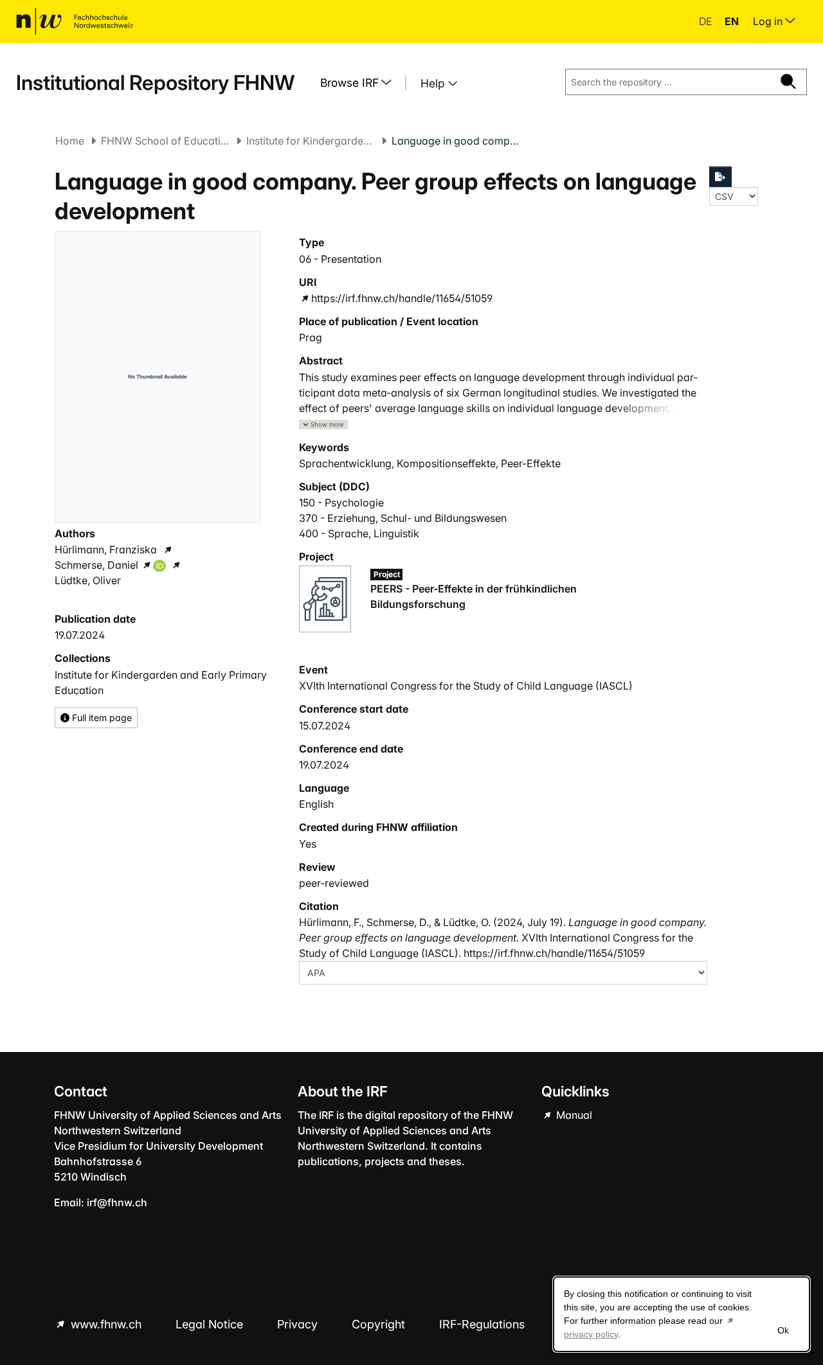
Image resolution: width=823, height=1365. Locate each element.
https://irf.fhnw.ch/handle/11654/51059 (402, 298)
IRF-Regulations (482, 1324)
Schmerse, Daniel (96, 564)
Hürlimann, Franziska (106, 549)
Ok (783, 1330)
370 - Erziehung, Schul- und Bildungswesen (403, 518)
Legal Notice (211, 1324)
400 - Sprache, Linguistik (359, 533)
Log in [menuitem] (769, 21)
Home (69, 140)
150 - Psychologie (341, 502)
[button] (323, 424)
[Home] (74, 21)
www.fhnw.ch (106, 1324)
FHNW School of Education (165, 140)
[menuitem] (360, 82)
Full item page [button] (100, 717)
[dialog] (681, 1314)
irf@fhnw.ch (117, 1202)
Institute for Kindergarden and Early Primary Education (310, 140)
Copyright (380, 1324)
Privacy (299, 1324)
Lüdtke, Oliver (88, 580)
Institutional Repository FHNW (155, 82)
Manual (573, 1115)
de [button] (706, 21)
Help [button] (434, 83)
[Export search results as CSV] (720, 176)
